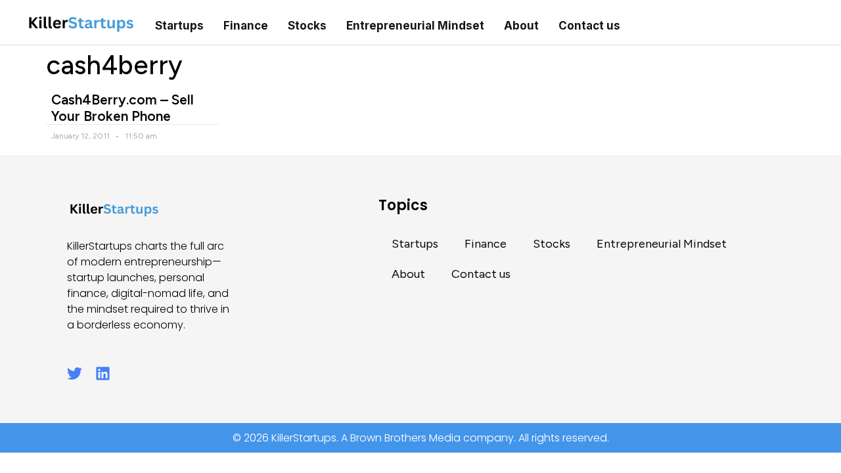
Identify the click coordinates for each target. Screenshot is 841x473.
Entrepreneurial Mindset (415, 25)
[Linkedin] (102, 373)
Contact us (589, 25)
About (521, 25)
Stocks (307, 25)
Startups (179, 25)
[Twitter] (74, 373)
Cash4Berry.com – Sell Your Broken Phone (122, 107)
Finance (245, 25)
